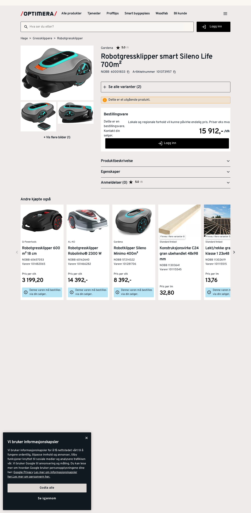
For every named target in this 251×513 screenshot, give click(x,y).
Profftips (113, 14)
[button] (165, 87)
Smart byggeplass (137, 14)
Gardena (107, 48)
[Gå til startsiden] (39, 13)
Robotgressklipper (70, 39)
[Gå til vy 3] (75, 113)
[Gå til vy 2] (38, 116)
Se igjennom (47, 498)
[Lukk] (87, 438)
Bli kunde (180, 14)
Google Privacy (23, 472)
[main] (47, 471)
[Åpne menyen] (225, 13)
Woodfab (162, 14)
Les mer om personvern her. (31, 477)
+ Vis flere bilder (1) (57, 138)
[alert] (165, 100)
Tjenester (94, 14)
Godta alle (47, 488)
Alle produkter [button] (71, 14)
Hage (24, 39)
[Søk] (24, 27)
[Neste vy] (17, 252)
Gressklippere (42, 39)
